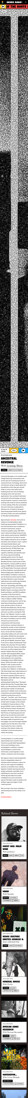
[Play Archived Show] (23, 450)
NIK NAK (13, 520)
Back (4, 11)
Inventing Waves (6, 797)
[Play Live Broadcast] (3, 6)
